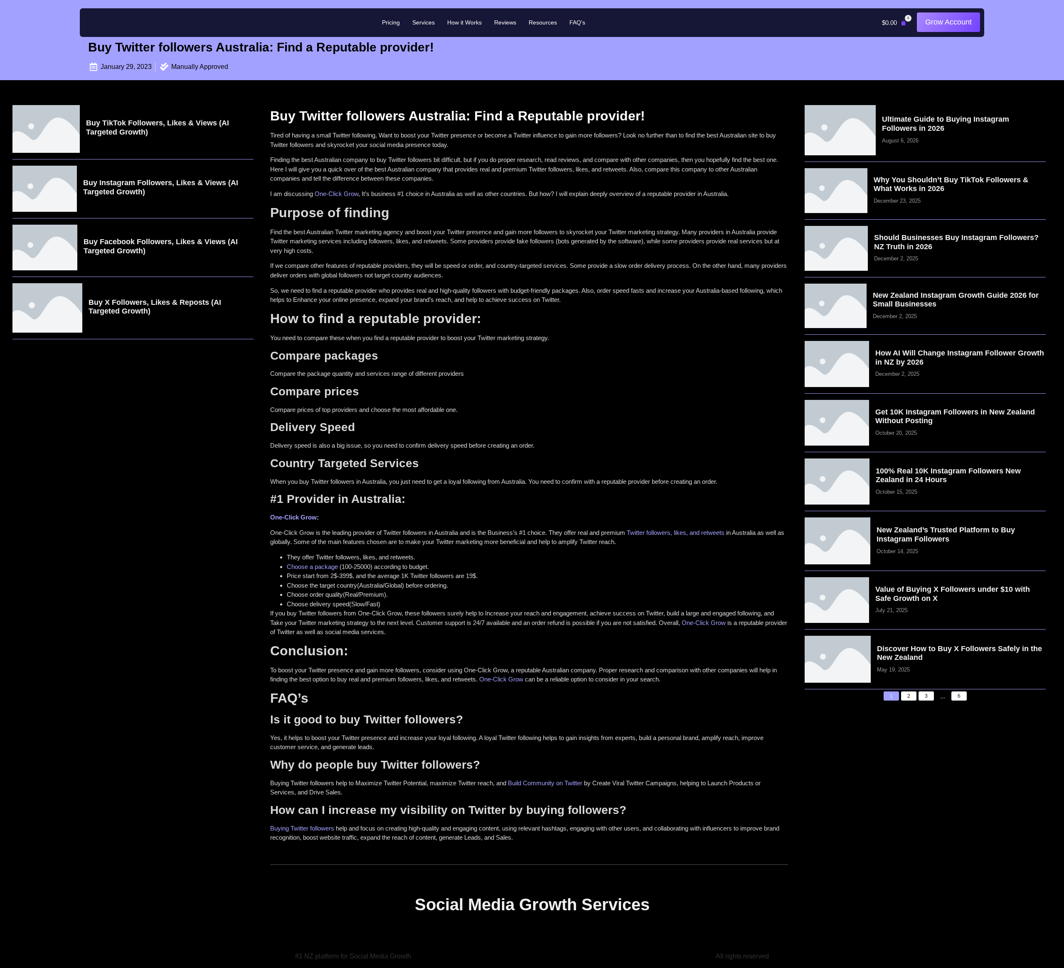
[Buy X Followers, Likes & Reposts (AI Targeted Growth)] (47, 308)
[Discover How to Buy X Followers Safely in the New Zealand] (838, 659)
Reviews (505, 22)
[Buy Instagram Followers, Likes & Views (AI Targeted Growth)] (44, 189)
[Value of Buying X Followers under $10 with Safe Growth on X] (837, 600)
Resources (543, 22)
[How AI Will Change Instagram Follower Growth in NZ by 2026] (837, 364)
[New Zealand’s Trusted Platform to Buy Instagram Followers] (837, 540)
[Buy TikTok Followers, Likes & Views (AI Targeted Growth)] (46, 129)
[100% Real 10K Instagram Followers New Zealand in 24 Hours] (837, 481)
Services (423, 22)
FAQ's (577, 22)
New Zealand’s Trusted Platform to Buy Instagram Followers (946, 534)
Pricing (391, 22)
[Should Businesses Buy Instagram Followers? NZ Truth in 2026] (836, 248)
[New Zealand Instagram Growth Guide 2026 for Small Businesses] (836, 306)
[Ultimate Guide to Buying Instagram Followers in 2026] (840, 130)
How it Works (464, 22)
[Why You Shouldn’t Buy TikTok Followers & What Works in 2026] (836, 190)
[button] (894, 23)
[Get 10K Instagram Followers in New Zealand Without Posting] (837, 423)
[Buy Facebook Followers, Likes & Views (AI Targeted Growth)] (44, 248)
